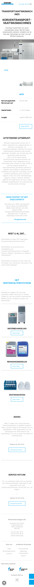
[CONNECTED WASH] (23, 569)
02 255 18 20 (20, 444)
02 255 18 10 (23, 4)
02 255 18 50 (20, 498)
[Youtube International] (17, 580)
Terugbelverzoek (20, 219)
